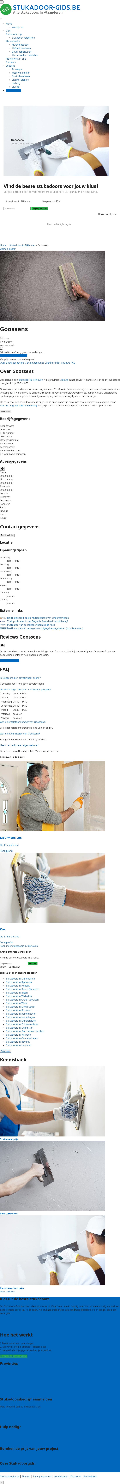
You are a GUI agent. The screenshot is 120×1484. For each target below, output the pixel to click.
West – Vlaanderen (10, 1374)
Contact (4, 1441)
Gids (8, 30)
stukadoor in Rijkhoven (31, 379)
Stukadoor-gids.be (9, 1476)
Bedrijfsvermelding (9, 1415)
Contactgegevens (35, 362)
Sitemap (26, 1476)
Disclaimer (75, 1476)
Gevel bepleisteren (21, 51)
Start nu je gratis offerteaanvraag (18, 405)
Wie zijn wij (18, 27)
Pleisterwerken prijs (16, 58)
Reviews (66, 362)
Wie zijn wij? (6, 1470)
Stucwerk (11, 62)
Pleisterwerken (13, 41)
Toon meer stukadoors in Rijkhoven (19, 945)
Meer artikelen (7, 1291)
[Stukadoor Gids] (40, 14)
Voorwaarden (61, 1476)
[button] (20, 677)
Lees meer (5, 411)
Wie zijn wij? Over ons (12, 1319)
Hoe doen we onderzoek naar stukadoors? (23, 1326)
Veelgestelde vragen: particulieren (18, 1434)
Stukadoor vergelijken (23, 37)
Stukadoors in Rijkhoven (22, 245)
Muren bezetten (20, 44)
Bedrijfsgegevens (15, 362)
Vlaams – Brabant (9, 1381)
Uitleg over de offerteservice (15, 1437)
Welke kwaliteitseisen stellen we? (17, 1322)
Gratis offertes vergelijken (13, 355)
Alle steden (6, 1391)
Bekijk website (7, 535)
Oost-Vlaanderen (21, 76)
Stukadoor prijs (14, 34)
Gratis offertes (13, 90)
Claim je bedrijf (8, 248)
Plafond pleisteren (21, 48)
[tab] (60, 678)
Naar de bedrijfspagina (59, 224)
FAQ (73, 362)
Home (9, 23)
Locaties (10, 65)
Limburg (16, 83)
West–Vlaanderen (21, 72)
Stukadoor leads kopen (12, 1412)
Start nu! (32, 964)
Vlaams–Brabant (20, 79)
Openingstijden (53, 362)
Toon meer (5, 1051)
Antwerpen (17, 69)
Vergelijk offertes (39, 208)
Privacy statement (42, 1476)
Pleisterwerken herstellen (25, 55)
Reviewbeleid (90, 1476)
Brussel (15, 86)
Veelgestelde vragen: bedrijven (16, 1419)
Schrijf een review (9, 660)
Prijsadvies (5, 1456)
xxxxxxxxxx (6, 475)
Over (3, 362)
